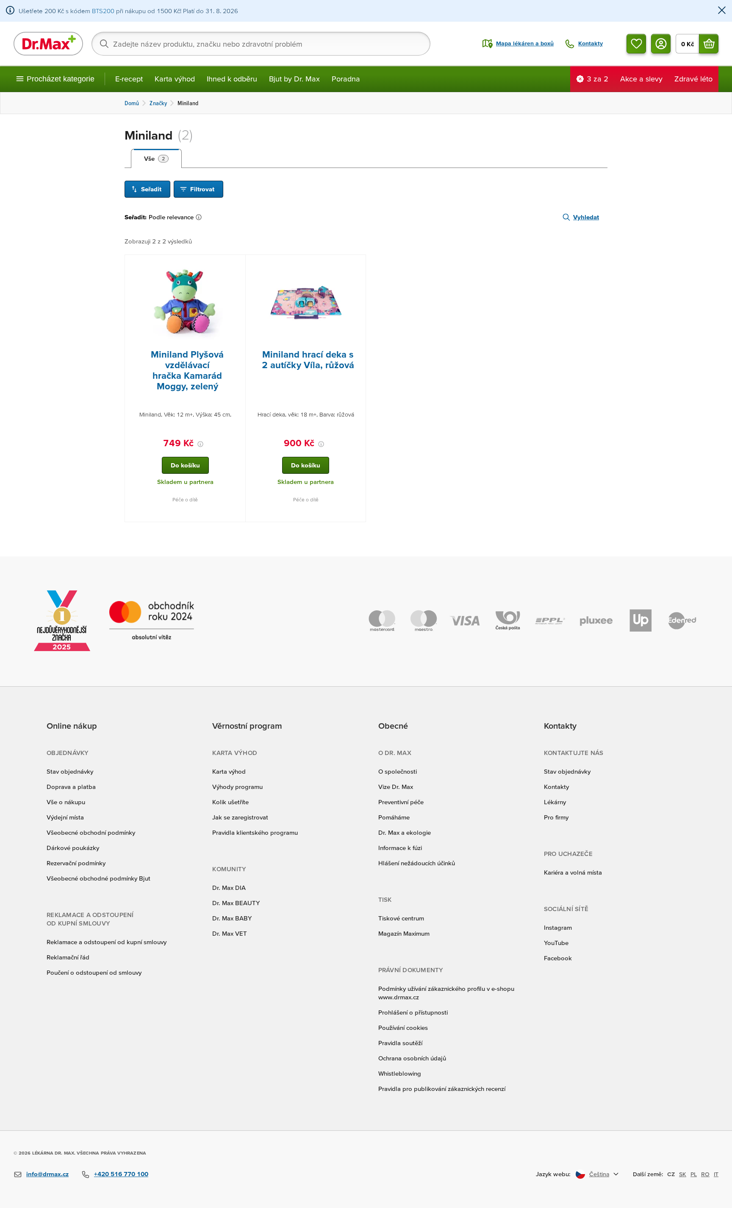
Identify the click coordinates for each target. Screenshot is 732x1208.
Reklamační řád (68, 957)
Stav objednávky (70, 771)
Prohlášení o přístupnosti (413, 1012)
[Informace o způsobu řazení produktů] (200, 217)
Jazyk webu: (553, 1173)
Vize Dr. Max (395, 786)
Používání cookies (403, 1027)
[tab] (156, 158)
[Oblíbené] (636, 43)
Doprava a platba (71, 786)
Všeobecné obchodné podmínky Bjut (98, 878)
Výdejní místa (65, 817)
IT (716, 1174)
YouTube (556, 942)
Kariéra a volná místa (573, 872)
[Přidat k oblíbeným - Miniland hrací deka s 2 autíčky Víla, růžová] (356, 265)
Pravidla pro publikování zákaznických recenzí (441, 1088)
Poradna (346, 78)
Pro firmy (556, 817)
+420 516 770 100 (121, 1173)
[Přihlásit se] (661, 43)
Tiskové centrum (401, 918)
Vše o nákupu (66, 801)
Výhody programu (237, 786)
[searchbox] (261, 44)
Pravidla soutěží (400, 1042)
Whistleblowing (399, 1073)
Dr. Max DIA (229, 887)
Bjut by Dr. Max (294, 78)
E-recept (129, 78)
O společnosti (397, 771)
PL (693, 1174)
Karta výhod (175, 78)
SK (682, 1174)
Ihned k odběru (232, 78)
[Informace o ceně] (200, 444)
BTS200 (103, 10)
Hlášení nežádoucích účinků (416, 863)
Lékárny (555, 801)
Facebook (558, 958)
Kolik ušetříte (230, 801)
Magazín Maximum (404, 933)
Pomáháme (394, 817)
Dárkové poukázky (73, 847)
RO (705, 1174)
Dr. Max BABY (232, 918)
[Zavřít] (722, 11)
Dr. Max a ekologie (404, 832)
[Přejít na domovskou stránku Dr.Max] (48, 44)
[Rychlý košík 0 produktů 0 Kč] (708, 43)
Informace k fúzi (400, 847)
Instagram (558, 927)
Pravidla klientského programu (255, 832)
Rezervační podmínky (76, 863)
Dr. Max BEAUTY (236, 902)
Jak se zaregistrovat (240, 817)
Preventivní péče (401, 801)
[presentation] (185, 302)
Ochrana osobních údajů (412, 1058)
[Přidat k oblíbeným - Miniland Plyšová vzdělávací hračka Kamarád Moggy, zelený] (236, 265)
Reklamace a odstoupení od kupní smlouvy (106, 941)
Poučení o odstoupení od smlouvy (94, 972)
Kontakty (556, 786)
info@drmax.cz (47, 1173)
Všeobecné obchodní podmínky (91, 832)
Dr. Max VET (229, 933)
